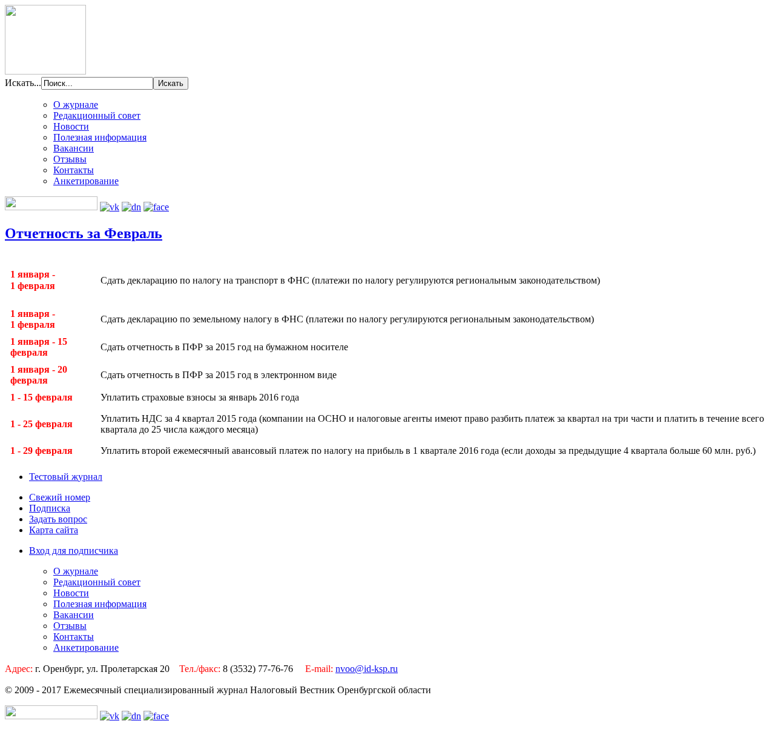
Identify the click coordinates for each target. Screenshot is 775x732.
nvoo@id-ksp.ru (366, 669)
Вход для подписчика (73, 550)
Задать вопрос (58, 519)
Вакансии (73, 148)
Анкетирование (86, 181)
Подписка (49, 508)
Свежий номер (59, 497)
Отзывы (70, 159)
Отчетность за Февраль (83, 233)
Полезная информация (100, 137)
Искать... (23, 83)
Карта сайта (53, 530)
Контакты (73, 170)
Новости (71, 126)
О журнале (75, 104)
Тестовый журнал (65, 476)
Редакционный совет (96, 115)
